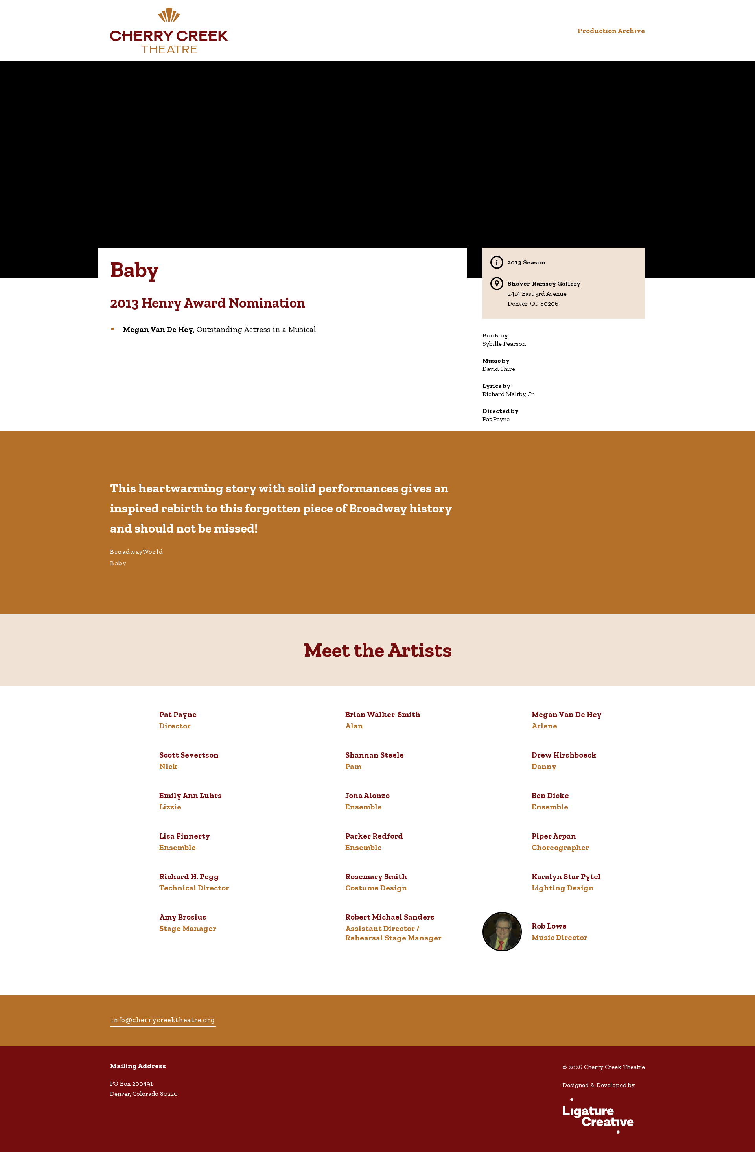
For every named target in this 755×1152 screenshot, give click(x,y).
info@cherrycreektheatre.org (163, 1020)
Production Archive (611, 30)
